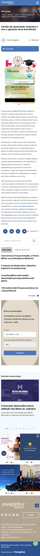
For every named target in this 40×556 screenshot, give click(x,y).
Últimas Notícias (22, 250)
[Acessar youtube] (10, 515)
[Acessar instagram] (6, 515)
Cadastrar (20, 353)
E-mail (6, 330)
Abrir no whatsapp (35, 543)
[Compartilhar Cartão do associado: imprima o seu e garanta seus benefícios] (5, 231)
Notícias (10, 15)
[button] (37, 3)
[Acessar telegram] (13, 515)
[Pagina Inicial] (7, 3)
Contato (31, 515)
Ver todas (32, 296)
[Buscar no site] (37, 505)
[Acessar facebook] (2, 515)
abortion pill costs (24, 197)
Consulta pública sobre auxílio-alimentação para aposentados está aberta (17, 278)
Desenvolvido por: (7, 552)
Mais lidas (6, 250)
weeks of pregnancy (20, 206)
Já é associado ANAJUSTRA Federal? (18, 340)
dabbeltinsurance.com (13, 215)
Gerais (17, 15)
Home (3, 15)
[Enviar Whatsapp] (18, 231)
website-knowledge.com (28, 209)
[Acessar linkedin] (17, 515)
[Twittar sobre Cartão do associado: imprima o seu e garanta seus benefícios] (24, 231)
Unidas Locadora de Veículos (23, 132)
